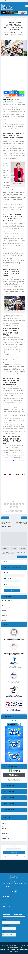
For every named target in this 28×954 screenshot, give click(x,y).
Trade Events (16, 34)
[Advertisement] (14, 73)
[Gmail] (6, 95)
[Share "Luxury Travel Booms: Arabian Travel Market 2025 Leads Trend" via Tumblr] (14, 504)
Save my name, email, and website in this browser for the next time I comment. (13, 553)
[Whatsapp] (21, 92)
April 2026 (4, 831)
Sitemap (2, 949)
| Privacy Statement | (10, 949)
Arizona (4, 620)
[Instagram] (16, 95)
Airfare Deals (5, 610)
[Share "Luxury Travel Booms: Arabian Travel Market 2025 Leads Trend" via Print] (16, 507)
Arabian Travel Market (19, 460)
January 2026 (5, 838)
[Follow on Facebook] (12, 891)
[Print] (11, 95)
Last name (7, 578)
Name (6, 572)
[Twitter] (11, 92)
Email (6, 584)
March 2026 (5, 833)
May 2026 (4, 828)
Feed (4, 910)
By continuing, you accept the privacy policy (14, 856)
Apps (3, 618)
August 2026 (5, 821)
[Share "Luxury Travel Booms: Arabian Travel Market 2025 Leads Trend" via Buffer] (22, 504)
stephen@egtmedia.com (15, 886)
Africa (3, 605)
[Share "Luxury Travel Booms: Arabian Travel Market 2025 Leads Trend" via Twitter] (8, 504)
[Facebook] (6, 92)
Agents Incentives (6, 607)
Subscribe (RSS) (14, 951)
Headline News (8, 34)
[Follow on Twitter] (15, 891)
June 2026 (4, 826)
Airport (4, 613)
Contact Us (5, 903)
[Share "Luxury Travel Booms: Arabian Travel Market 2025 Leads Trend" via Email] (14, 507)
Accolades (4, 602)
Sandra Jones (12, 32)
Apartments (5, 615)
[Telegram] (21, 95)
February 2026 (5, 836)
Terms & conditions (22, 949)
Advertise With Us (7, 906)
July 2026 (4, 823)
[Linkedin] (16, 92)
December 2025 (6, 841)
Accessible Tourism (7, 600)
